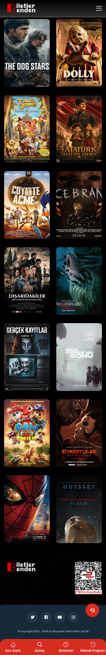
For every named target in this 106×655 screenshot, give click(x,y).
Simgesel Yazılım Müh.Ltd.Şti (70, 631)
